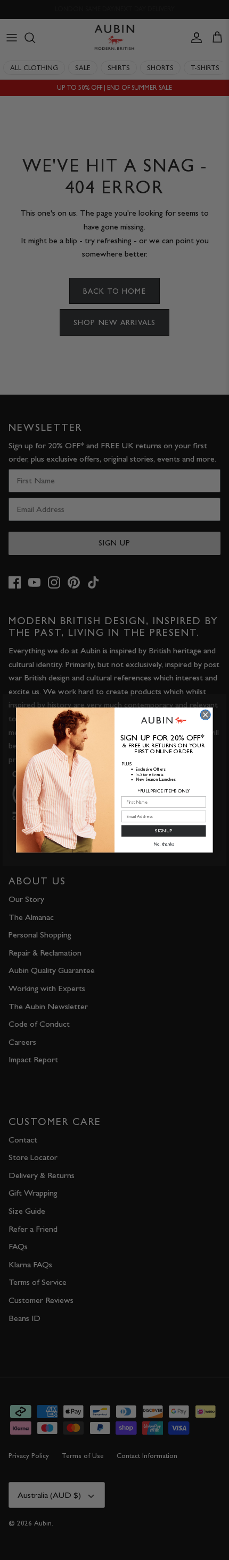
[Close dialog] (205, 715)
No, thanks (163, 844)
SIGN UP (163, 830)
